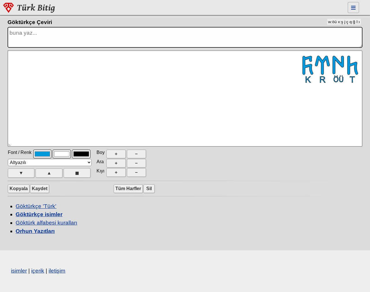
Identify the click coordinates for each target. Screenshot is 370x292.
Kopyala (19, 188)
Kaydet (39, 188)
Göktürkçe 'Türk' (36, 206)
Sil (149, 188)
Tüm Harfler (128, 188)
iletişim (57, 271)
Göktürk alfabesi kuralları (46, 223)
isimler (19, 271)
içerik (37, 271)
